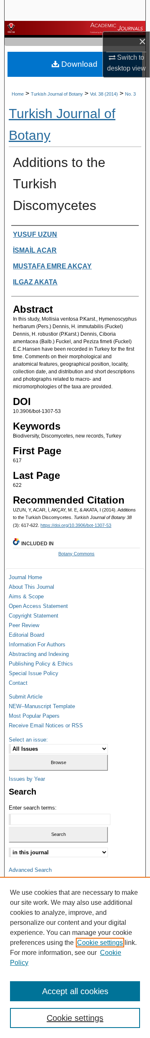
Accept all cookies (75, 991)
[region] (75, 957)
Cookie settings (100, 942)
